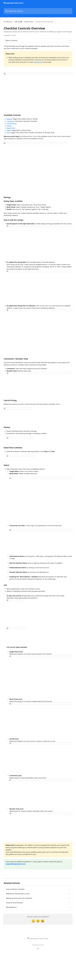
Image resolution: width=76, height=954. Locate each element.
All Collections (8, 22)
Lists (8, 133)
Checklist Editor (28, 22)
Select (9, 130)
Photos (9, 126)
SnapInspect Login (38, 945)
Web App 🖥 (18, 22)
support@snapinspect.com (15, 864)
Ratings (9, 119)
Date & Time (11, 128)
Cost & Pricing (11, 123)
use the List (38, 62)
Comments (10, 121)
